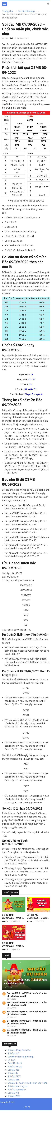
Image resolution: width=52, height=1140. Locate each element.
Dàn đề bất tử (15, 1063)
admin (11, 38)
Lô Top (11, 1059)
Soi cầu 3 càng (15, 1066)
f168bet (12, 1115)
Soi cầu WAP (14, 1096)
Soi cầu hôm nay (26, 11)
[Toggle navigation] (4, 4)
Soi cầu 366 (13, 1069)
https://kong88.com (10, 1121)
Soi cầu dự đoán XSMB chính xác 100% (27, 1082)
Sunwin (12, 1112)
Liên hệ (27, 1107)
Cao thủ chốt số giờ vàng (21, 1056)
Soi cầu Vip (13, 1092)
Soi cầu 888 (13, 1079)
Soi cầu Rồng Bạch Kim (19, 1050)
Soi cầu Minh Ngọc (17, 1086)
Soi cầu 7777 (14, 1076)
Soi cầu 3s (13, 1073)
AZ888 (3, 1112)
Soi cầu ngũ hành (17, 1089)
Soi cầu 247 (13, 1053)
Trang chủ (7, 11)
